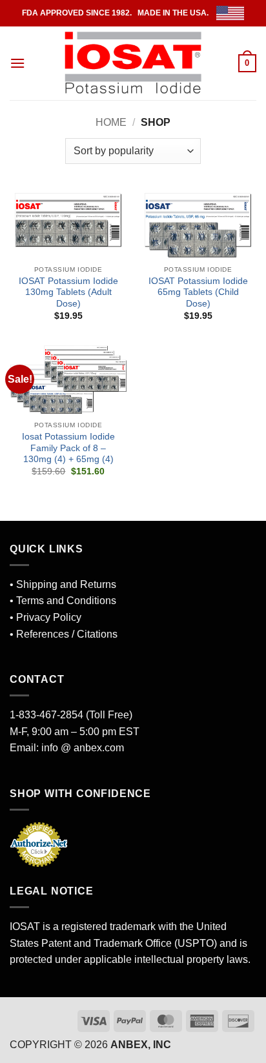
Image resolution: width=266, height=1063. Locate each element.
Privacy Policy (48, 617)
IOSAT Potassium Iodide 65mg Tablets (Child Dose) (198, 292)
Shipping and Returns (66, 584)
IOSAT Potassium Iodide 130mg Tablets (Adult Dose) (68, 292)
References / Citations (67, 634)
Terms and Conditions (66, 600)
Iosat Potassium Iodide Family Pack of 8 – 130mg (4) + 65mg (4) (68, 448)
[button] (17, 63)
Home (111, 122)
